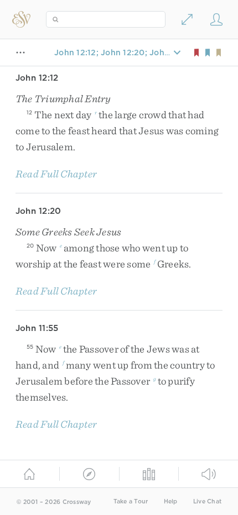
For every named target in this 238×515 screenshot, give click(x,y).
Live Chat (207, 501)
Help (171, 501)
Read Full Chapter (56, 173)
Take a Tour (130, 501)
